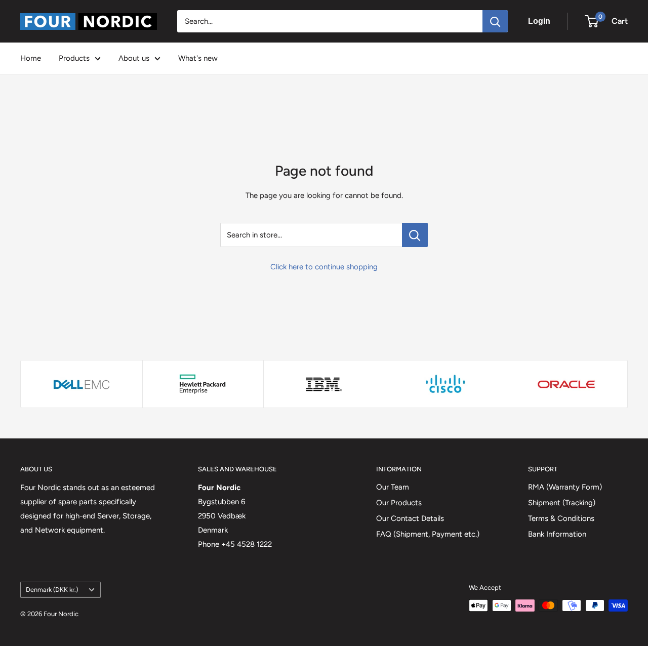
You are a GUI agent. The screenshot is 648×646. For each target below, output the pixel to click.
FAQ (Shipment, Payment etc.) (427, 534)
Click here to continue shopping (324, 266)
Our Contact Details (410, 518)
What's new (198, 58)
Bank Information (557, 534)
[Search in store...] (415, 235)
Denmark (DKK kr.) (52, 589)
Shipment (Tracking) (561, 502)
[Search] (495, 21)
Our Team (392, 487)
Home (30, 58)
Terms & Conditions (561, 518)
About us (133, 58)
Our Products (399, 502)
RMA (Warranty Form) (565, 487)
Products (74, 58)
